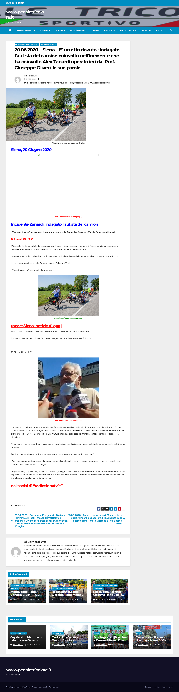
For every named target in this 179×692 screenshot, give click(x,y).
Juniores (60, 30)
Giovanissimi (98, 588)
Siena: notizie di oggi (42, 325)
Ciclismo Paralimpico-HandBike (26, 44)
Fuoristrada (127, 30)
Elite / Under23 (78, 30)
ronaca (17, 325)
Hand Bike (109, 30)
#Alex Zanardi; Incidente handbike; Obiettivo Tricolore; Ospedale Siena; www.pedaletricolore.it (67, 83)
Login (171, 687)
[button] (171, 30)
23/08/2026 (143, 645)
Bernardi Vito (31, 76)
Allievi (13, 633)
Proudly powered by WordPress (18, 687)
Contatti (148, 687)
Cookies (156, 687)
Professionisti (25, 30)
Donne (95, 30)
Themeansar (53, 687)
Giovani (44, 30)
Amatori (146, 30)
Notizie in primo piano (49, 44)
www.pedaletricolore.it (28, 669)
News (164, 687)
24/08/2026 (18, 645)
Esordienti (22, 633)
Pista (159, 30)
